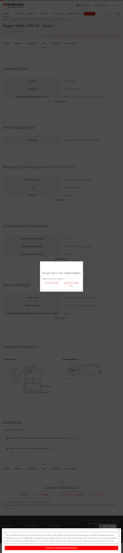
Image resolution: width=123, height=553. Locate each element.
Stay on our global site (71, 284)
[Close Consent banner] (119, 530)
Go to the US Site (51, 283)
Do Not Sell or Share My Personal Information (61, 548)
